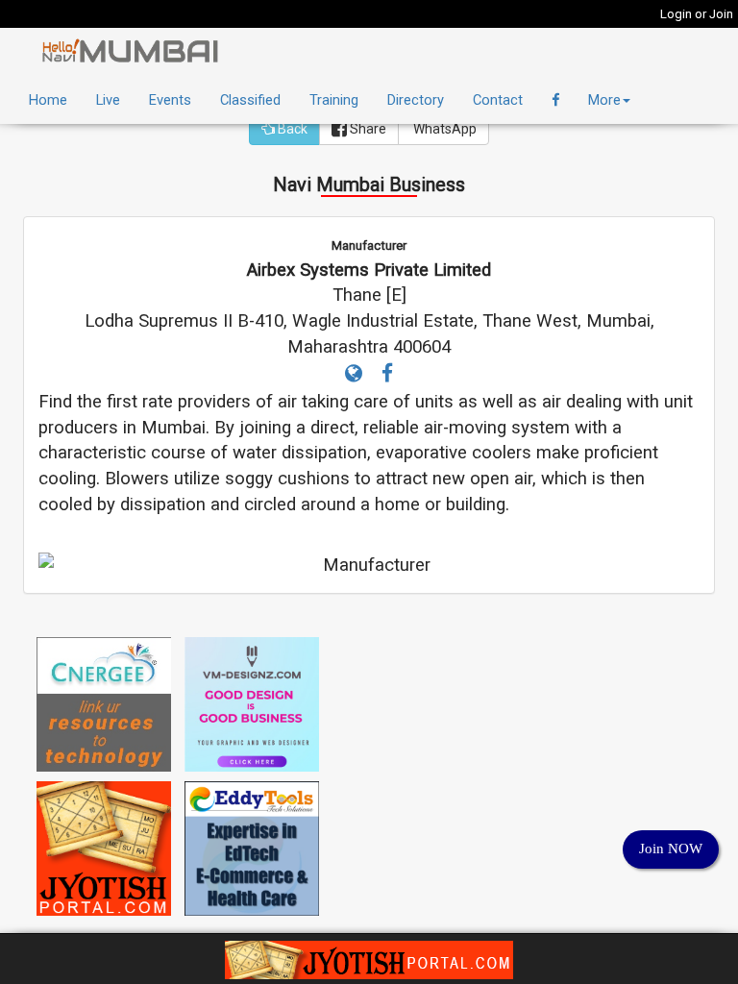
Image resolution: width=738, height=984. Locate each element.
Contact (498, 100)
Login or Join (696, 14)
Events (170, 100)
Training (333, 100)
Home (48, 100)
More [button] (604, 100)
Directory (415, 100)
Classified (250, 100)
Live (108, 100)
